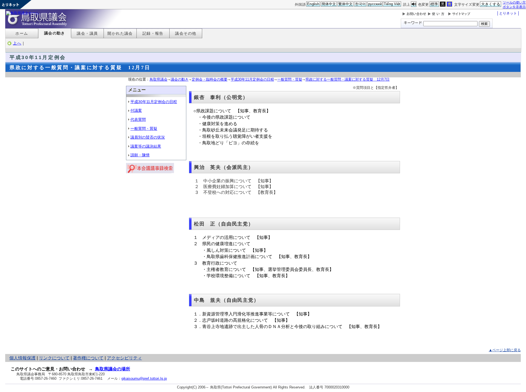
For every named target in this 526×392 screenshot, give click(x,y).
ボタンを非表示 (514, 6)
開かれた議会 (120, 33)
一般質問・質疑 (289, 79)
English (313, 4)
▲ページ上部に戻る (505, 350)
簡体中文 (329, 4)
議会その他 (185, 33)
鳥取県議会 (158, 79)
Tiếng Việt (392, 4)
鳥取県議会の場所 (112, 369)
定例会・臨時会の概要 (209, 79)
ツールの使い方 (514, 2)
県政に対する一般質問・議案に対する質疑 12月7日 (347, 79)
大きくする (491, 4)
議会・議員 (87, 33)
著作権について (88, 358)
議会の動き (54, 33)
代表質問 (138, 119)
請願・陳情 (140, 155)
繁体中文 (345, 4)
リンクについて (54, 358)
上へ (17, 43)
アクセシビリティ (124, 358)
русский (375, 4)
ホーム (21, 33)
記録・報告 (153, 33)
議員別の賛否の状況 (147, 137)
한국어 (360, 4)
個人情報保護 (22, 358)
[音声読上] (413, 4)
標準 (434, 4)
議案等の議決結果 (145, 146)
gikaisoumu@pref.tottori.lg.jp (144, 378)
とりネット (508, 13)
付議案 (136, 110)
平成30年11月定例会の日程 (252, 79)
